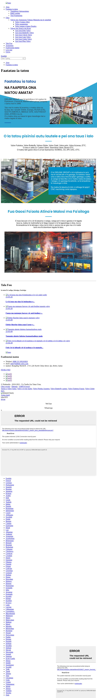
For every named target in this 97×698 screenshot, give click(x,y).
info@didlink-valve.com (19, 364)
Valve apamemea (21, 24)
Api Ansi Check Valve (23, 35)
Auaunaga (9, 46)
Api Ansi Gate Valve (23, 37)
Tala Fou (9, 43)
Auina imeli (5, 395)
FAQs (8, 52)
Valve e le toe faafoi (24, 389)
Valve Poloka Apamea (41, 389)
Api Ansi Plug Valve (23, 41)
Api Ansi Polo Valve (23, 31)
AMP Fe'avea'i (24, 387)
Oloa (7, 18)
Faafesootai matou (12, 48)
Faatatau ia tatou (12, 9)
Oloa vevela (5, 387)
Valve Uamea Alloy (22, 22)
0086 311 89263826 (20, 361)
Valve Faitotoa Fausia (76, 389)
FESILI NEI (5, 370)
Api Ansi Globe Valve (23, 39)
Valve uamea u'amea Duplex (25, 26)
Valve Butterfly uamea (59, 389)
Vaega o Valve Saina (8, 389)
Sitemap (14, 387)
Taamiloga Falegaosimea (19, 11)
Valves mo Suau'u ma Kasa (20, 28)
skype (3, 399)
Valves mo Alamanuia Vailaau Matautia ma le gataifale (30, 20)
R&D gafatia (15, 13)
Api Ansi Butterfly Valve (24, 33)
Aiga (7, 7)
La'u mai (9, 50)
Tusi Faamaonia (16, 16)
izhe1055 (4, 397)
